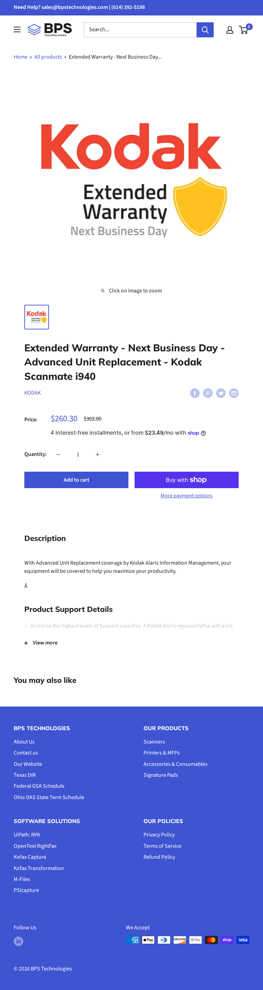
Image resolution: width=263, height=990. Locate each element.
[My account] (229, 30)
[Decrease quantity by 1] (58, 454)
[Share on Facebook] (195, 393)
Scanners (154, 742)
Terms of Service (162, 846)
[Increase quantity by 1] (97, 454)
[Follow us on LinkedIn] (18, 941)
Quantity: (35, 454)
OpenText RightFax (35, 846)
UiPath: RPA (27, 834)
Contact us (26, 753)
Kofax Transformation (39, 868)
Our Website (28, 764)
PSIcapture (26, 890)
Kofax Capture (30, 857)
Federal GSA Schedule (39, 786)
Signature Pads (160, 775)
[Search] (205, 29)
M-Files (22, 879)
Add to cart (76, 480)
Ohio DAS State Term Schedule (49, 797)
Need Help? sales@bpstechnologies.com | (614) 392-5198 (79, 7)
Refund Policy (159, 857)
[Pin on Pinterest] (208, 393)
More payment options (187, 495)
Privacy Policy (159, 834)
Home (20, 57)
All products (48, 57)
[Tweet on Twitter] (221, 393)
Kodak (32, 393)
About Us (24, 742)
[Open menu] (17, 29)
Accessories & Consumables (175, 764)
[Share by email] (234, 393)
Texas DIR (25, 775)
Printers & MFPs (161, 753)
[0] (243, 30)
